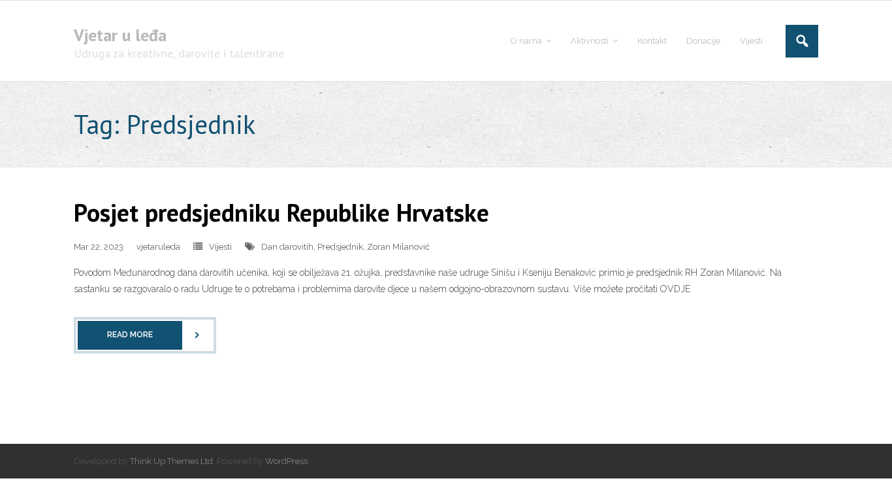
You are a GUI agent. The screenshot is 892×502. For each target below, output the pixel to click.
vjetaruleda (158, 247)
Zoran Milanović (398, 247)
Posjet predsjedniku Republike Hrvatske (281, 212)
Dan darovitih (287, 247)
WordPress (286, 461)
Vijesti (220, 247)
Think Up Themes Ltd (171, 461)
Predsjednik (340, 247)
